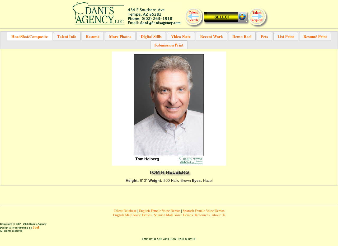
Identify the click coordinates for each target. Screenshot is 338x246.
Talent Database (125, 211)
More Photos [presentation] (120, 36)
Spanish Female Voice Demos (203, 211)
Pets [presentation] (264, 36)
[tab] (29, 36)
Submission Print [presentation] (169, 45)
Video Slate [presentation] (181, 36)
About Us (218, 215)
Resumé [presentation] (93, 36)
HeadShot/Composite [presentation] (29, 36)
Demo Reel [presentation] (241, 36)
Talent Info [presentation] (66, 36)
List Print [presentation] (286, 36)
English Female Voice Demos (159, 211)
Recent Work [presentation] (211, 36)
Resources (202, 215)
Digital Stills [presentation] (151, 36)
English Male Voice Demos (132, 215)
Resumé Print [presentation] (315, 36)
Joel (36, 227)
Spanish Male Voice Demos (173, 215)
